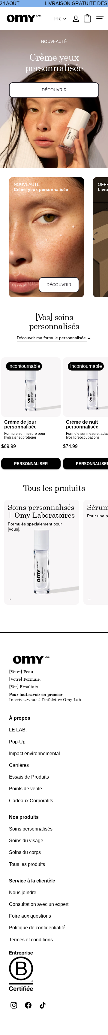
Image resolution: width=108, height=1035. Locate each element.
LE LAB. (18, 729)
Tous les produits (27, 864)
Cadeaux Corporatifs (31, 800)
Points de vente (25, 788)
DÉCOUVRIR (54, 89)
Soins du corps (25, 852)
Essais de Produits (29, 776)
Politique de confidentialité (37, 927)
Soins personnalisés (30, 828)
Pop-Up (17, 741)
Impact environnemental (34, 753)
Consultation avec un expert (38, 904)
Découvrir (58, 284)
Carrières (19, 765)
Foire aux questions (30, 915)
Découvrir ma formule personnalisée (52, 337)
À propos (19, 718)
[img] (41, 552)
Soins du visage (26, 840)
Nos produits (24, 817)
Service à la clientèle (32, 880)
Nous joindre (22, 892)
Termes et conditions (31, 939)
